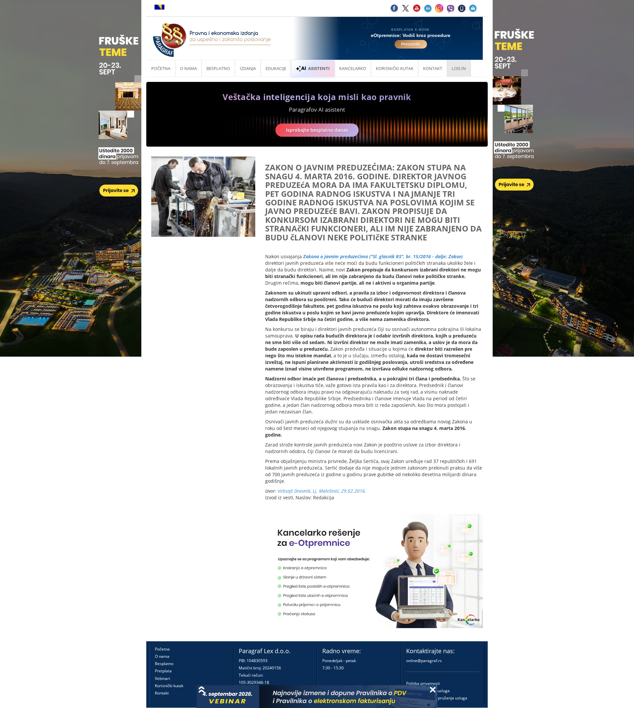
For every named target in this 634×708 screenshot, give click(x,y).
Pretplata (163, 671)
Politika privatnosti (423, 683)
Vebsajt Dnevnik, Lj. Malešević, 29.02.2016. (322, 491)
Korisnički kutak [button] (394, 68)
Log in (459, 68)
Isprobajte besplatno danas (317, 130)
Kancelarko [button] (352, 68)
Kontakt (162, 693)
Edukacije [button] (275, 68)
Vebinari (162, 678)
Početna (160, 68)
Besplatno (218, 68)
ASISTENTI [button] (319, 68)
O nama (188, 68)
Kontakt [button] (432, 68)
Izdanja (248, 68)
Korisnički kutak (169, 686)
